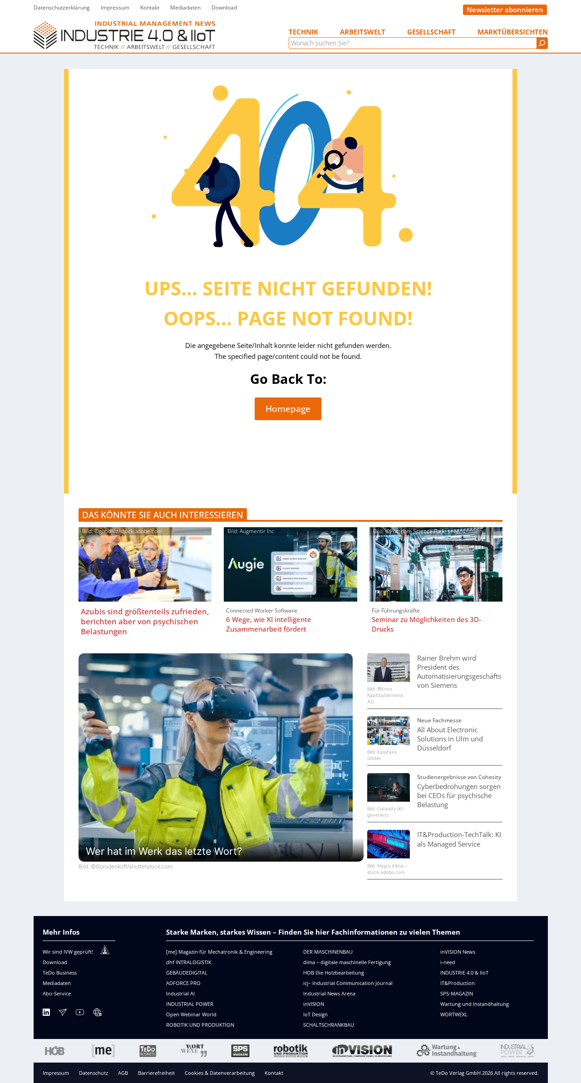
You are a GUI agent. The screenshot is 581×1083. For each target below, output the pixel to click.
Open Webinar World (191, 1014)
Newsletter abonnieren (505, 9)
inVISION (313, 1003)
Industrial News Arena (329, 993)
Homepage (288, 408)
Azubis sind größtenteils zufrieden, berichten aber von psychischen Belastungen (145, 621)
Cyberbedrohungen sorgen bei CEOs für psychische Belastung (459, 795)
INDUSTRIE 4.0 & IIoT (464, 972)
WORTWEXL (454, 1014)
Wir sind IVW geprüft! (68, 951)
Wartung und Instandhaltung (474, 1003)
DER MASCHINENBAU (328, 951)
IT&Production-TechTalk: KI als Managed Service (459, 838)
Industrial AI (180, 993)
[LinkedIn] (46, 1014)
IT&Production (457, 983)
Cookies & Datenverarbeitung (220, 1072)
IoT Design (315, 1014)
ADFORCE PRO (183, 983)
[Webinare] (97, 1014)
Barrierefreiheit (156, 1072)
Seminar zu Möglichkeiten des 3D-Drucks (426, 623)
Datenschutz (93, 1072)
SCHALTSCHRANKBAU (328, 1024)
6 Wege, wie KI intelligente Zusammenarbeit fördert (268, 623)
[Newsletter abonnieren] (62, 1014)
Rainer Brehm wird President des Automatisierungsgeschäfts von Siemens (459, 671)
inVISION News (457, 951)
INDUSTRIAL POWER (189, 1003)
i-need (447, 962)
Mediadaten (57, 983)
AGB (123, 1072)
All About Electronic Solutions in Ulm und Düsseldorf (450, 739)
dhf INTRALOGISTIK (189, 962)
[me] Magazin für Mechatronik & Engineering (219, 951)
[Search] (542, 43)
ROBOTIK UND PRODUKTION (200, 1024)
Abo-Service (57, 993)
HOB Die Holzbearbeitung (333, 972)
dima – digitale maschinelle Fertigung (347, 962)
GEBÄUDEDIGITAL (186, 972)
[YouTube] (79, 1014)
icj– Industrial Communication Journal (348, 983)
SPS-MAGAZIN (456, 993)
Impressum (56, 1072)
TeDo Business (60, 972)
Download (55, 962)
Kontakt (274, 1072)
